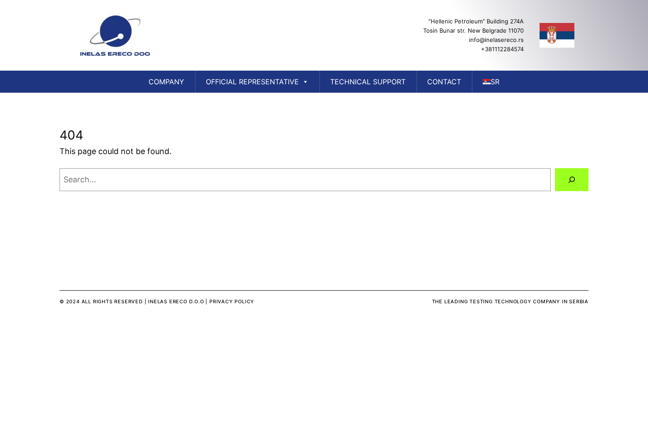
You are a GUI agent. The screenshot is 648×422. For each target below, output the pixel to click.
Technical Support (368, 81)
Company (166, 81)
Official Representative (252, 81)
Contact (444, 81)
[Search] (571, 179)
